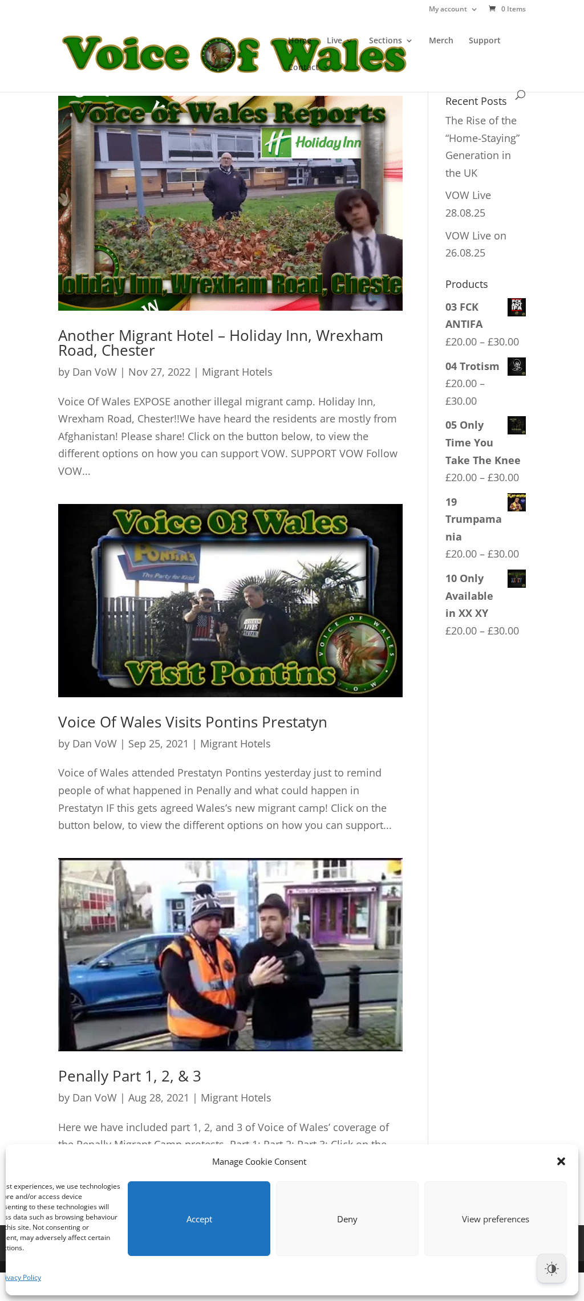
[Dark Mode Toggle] (551, 1268)
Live (334, 41)
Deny (347, 1219)
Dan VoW (94, 372)
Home (299, 41)
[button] (561, 1161)
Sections (385, 41)
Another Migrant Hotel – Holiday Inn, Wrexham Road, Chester (220, 342)
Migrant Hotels (237, 372)
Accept (199, 1219)
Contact (303, 67)
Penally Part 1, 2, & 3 (129, 1076)
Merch (441, 41)
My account (448, 10)
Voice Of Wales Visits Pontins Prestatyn (192, 722)
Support (485, 41)
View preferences (495, 1219)
